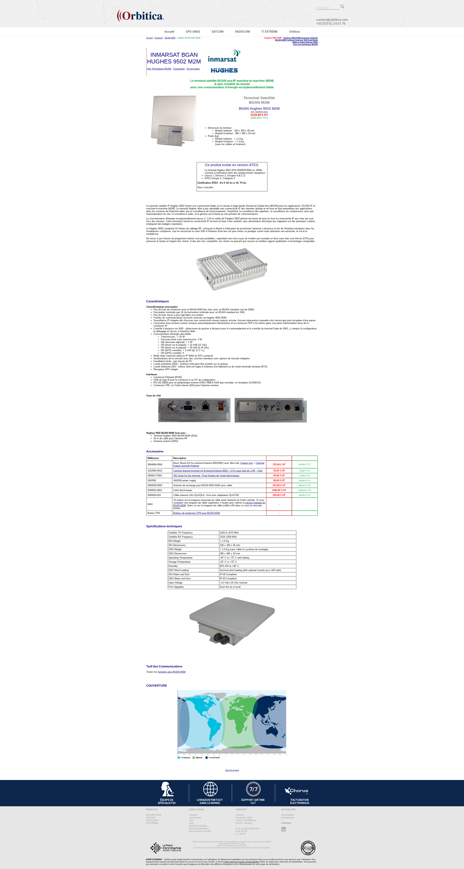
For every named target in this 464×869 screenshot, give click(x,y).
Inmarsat (159, 38)
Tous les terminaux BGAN (305, 44)
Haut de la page (232, 770)
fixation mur (247, 463)
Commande (195, 817)
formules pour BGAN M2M (172, 672)
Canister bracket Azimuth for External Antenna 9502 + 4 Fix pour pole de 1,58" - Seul (217, 470)
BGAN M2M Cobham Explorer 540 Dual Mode (296, 40)
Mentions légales (198, 825)
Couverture (179, 68)
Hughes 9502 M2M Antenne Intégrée (300, 38)
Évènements (287, 817)
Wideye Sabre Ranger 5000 (305, 42)
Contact (193, 815)
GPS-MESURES (153, 815)
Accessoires (193, 68)
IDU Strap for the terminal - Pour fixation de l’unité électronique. (206, 475)
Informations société (200, 831)
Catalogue (286, 823)
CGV (191, 823)
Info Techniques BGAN (159, 68)
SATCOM (217, 31)
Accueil (169, 31)
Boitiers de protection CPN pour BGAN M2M (196, 513)
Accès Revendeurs (199, 828)
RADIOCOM (242, 31)
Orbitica (294, 31)
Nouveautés (287, 815)
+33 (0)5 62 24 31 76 (330, 23)
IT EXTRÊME (270, 31)
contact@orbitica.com (332, 20)
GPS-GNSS (193, 31)
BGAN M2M (170, 38)
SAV (191, 820)
